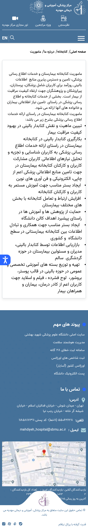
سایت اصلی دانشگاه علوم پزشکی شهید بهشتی (55, 334)
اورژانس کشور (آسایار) (70, 365)
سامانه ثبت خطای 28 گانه (67, 350)
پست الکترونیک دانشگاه (69, 373)
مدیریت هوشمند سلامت (69, 342)
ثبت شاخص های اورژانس (68, 358)
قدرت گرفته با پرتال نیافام (72, 524)
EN (5, 38)
